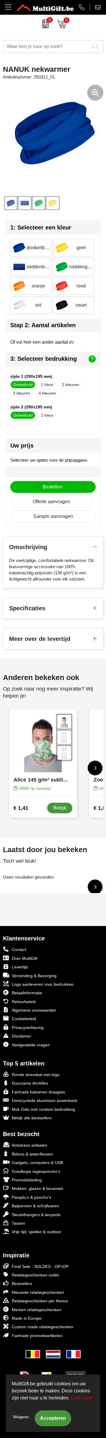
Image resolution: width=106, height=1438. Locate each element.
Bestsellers (22, 1283)
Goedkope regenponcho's (36, 1171)
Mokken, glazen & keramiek (37, 1188)
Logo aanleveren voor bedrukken (43, 984)
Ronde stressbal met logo (35, 1074)
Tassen (18, 1223)
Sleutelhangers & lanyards (36, 1214)
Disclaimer (21, 1036)
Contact (19, 949)
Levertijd (20, 967)
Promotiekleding (27, 1180)
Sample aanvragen (53, 516)
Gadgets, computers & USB (37, 1162)
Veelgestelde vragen (31, 1045)
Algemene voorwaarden (34, 1010)
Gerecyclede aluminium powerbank (44, 1100)
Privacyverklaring (28, 1027)
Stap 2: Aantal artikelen (43, 325)
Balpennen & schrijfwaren (35, 1205)
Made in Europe (27, 1318)
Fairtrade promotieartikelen (37, 1335)
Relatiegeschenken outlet (35, 1275)
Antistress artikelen (29, 1145)
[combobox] (46, 46)
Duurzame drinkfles (30, 1083)
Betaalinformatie (27, 992)
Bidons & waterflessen (32, 1154)
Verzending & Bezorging (34, 975)
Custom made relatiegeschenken (42, 1326)
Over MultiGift (24, 958)
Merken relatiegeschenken (36, 1309)
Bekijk (59, 807)
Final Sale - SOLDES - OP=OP (40, 1266)
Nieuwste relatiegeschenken (38, 1292)
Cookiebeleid (24, 1018)
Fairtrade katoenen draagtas (38, 1092)
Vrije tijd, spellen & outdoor (36, 1231)
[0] (44, 23)
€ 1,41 (21, 808)
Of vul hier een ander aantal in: (42, 342)
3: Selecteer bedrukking (43, 358)
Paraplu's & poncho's (31, 1197)
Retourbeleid (24, 1001)
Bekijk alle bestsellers (32, 1118)
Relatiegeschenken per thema (40, 1301)
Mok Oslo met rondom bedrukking (43, 1109)
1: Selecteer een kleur (40, 227)
